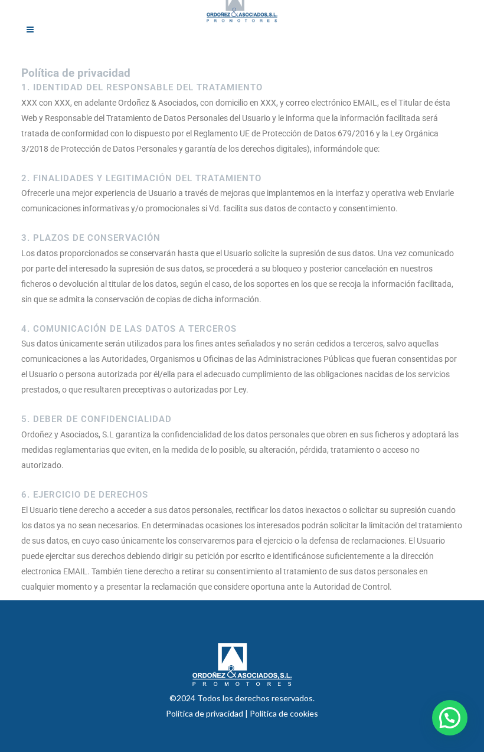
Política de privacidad (205, 713)
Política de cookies (284, 713)
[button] (449, 717)
